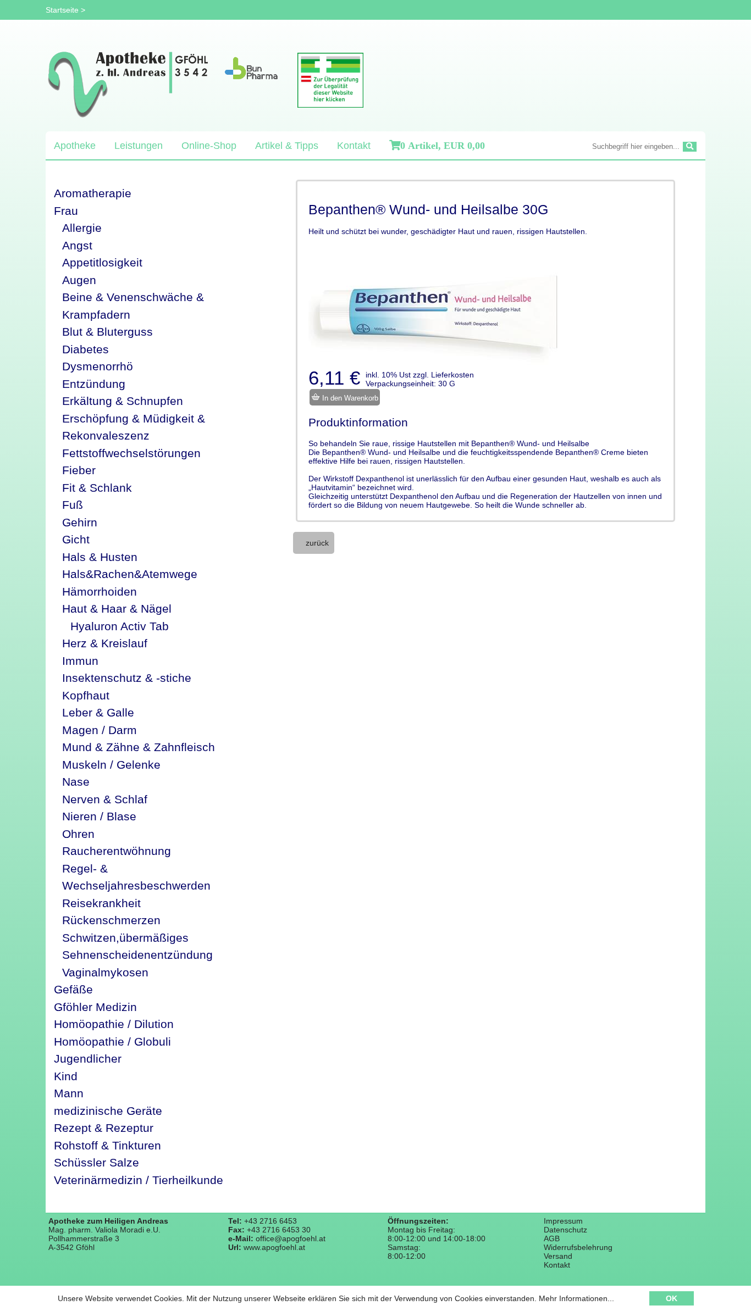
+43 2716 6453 (270, 1220)
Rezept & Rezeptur (103, 1127)
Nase (76, 781)
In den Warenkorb (349, 398)
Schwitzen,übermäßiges (125, 937)
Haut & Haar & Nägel (117, 608)
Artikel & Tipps (286, 145)
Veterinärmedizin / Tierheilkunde (138, 1180)
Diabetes (85, 349)
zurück (317, 542)
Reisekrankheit (101, 903)
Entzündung (93, 383)
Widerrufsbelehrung (578, 1247)
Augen (79, 280)
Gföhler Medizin (95, 1007)
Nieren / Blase (99, 816)
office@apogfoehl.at (290, 1238)
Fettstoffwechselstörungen (131, 453)
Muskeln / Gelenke (111, 764)
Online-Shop (208, 145)
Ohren (78, 833)
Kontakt (354, 145)
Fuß (72, 504)
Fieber (79, 470)
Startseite (62, 9)
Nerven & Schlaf (104, 799)
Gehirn (79, 522)
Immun (80, 660)
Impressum (563, 1220)
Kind (66, 1076)
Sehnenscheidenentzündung (137, 954)
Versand (558, 1256)
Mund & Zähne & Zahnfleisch (138, 747)
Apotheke (75, 145)
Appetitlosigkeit (102, 262)
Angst (77, 245)
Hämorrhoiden (99, 591)
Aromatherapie (92, 193)
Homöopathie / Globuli (112, 1041)
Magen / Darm (99, 730)
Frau (66, 210)
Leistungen (138, 145)
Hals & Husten (99, 557)
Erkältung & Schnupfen (122, 401)
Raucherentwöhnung (116, 851)
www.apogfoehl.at (274, 1247)
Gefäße (73, 989)
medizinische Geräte (108, 1110)
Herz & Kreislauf (104, 643)
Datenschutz (565, 1229)
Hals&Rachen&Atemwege (129, 574)
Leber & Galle (98, 712)
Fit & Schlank (97, 487)
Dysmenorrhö (97, 366)
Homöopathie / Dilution (114, 1024)
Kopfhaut (85, 695)
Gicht (76, 539)
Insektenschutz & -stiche (126, 677)
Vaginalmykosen (105, 972)
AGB (552, 1238)
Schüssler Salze (96, 1162)
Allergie (82, 227)
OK (671, 1298)
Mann (69, 1093)
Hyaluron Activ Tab (119, 626)
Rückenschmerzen (111, 920)
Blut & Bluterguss (107, 331)
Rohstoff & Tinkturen (107, 1145)
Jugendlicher (88, 1058)
